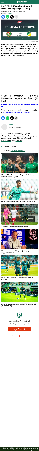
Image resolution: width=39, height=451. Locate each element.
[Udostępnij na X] (12, 17)
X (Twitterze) (26, 138)
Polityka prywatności (31, 450)
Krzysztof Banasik (34, 41)
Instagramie (18, 112)
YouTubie (16, 138)
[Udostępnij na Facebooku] (3, 17)
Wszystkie (6, 150)
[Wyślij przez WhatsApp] (7, 17)
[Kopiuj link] (16, 17)
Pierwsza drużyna (11, 13)
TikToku (19, 140)
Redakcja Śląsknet (17, 11)
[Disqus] (19, 402)
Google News (7, 136)
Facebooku (9, 112)
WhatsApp (26, 112)
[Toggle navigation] (2, 2)
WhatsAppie (32, 136)
